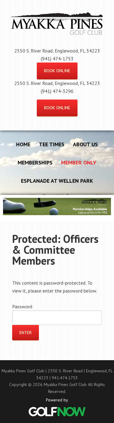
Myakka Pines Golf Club (57, 32)
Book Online (57, 70)
